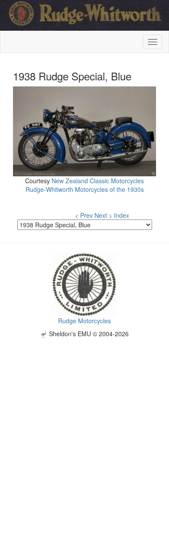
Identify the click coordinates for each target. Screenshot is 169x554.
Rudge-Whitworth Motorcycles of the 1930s (85, 189)
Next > (103, 215)
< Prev (84, 215)
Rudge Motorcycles (84, 320)
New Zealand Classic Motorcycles (98, 180)
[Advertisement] (84, 422)
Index (121, 215)
